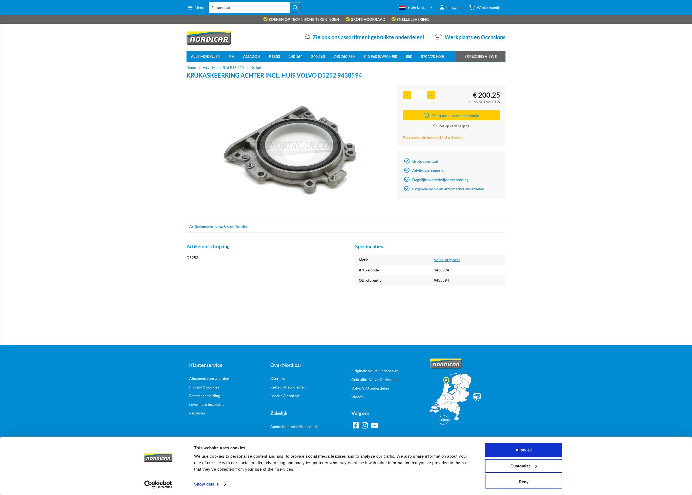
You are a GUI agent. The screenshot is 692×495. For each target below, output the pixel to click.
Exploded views (480, 56)
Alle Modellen (206, 56)
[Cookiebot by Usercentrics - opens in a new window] (158, 484)
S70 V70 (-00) (432, 56)
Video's (357, 396)
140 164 (295, 56)
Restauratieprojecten (288, 387)
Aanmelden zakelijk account (293, 426)
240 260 (318, 56)
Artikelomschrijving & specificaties (218, 226)
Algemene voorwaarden (209, 378)
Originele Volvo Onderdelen (374, 370)
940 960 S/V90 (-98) (380, 56)
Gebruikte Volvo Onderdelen (375, 379)
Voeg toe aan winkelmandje (455, 116)
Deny (523, 481)
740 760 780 (344, 56)
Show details (206, 484)
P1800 (274, 56)
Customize (520, 466)
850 (409, 56)
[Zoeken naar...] (295, 7)
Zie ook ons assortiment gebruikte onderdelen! (368, 37)
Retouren (197, 413)
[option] (289, 150)
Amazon (251, 56)
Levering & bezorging (206, 404)
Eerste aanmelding (204, 395)
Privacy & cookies (204, 387)
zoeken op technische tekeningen (303, 19)
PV (231, 56)
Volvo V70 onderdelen (370, 388)
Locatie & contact (285, 395)
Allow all (523, 450)
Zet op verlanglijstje (454, 126)
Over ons (277, 378)
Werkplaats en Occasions (475, 37)
